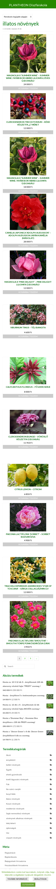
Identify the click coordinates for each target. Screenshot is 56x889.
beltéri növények (13, 765)
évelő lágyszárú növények (17, 779)
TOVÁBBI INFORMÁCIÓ (17, 879)
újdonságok (11, 828)
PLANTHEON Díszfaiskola (28, 5)
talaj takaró (11, 823)
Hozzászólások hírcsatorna (16, 865)
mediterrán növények (15, 809)
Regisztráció (10, 853)
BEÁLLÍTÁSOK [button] (40, 879)
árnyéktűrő (10, 760)
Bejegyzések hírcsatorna (15, 861)
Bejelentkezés (11, 857)
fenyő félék (10, 794)
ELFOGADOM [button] (28, 885)
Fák (7, 784)
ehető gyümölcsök (14, 775)
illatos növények (13, 799)
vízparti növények (13, 838)
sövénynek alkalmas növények (19, 818)
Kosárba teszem (28, 88)
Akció (8, 755)
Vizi (7, 833)
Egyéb (9, 770)
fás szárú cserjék (13, 789)
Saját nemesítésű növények (18, 813)
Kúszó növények (13, 804)
